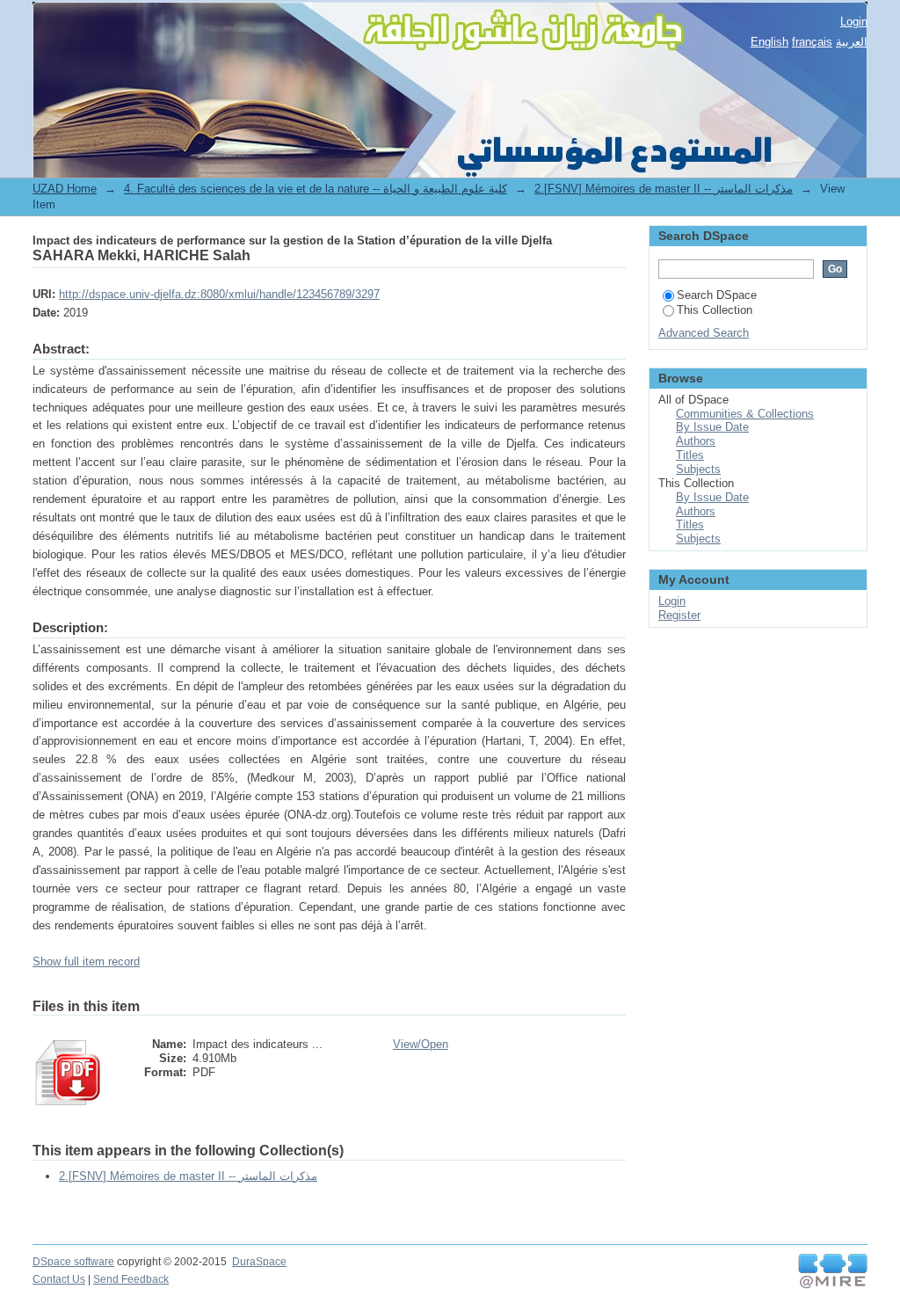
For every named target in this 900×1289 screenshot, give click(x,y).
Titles (690, 455)
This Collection (714, 310)
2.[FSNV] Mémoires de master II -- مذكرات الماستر (663, 188)
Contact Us (59, 1279)
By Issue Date (712, 426)
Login (853, 21)
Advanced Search (703, 332)
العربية (851, 41)
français (812, 41)
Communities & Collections (745, 413)
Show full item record (86, 961)
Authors (695, 441)
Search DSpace (717, 295)
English (769, 41)
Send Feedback (131, 1279)
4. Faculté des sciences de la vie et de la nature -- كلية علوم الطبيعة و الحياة (315, 188)
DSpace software (73, 1262)
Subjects (698, 469)
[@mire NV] (832, 1271)
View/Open (420, 1044)
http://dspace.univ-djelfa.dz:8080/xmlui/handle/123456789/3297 (219, 294)
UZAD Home (65, 188)
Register (679, 615)
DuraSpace (259, 1262)
